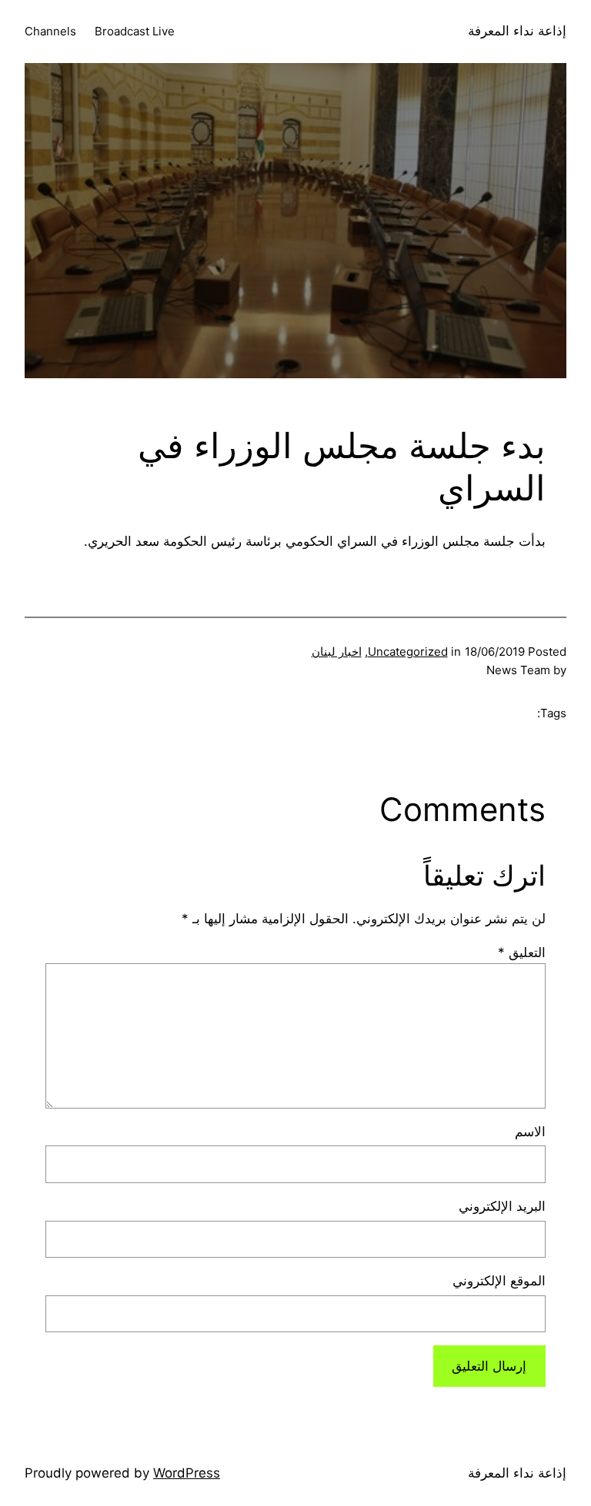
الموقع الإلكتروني (499, 1280)
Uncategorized (408, 651)
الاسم (530, 1131)
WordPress (186, 1473)
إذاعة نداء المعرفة (517, 30)
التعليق (522, 952)
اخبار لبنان (337, 651)
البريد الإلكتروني (502, 1206)
